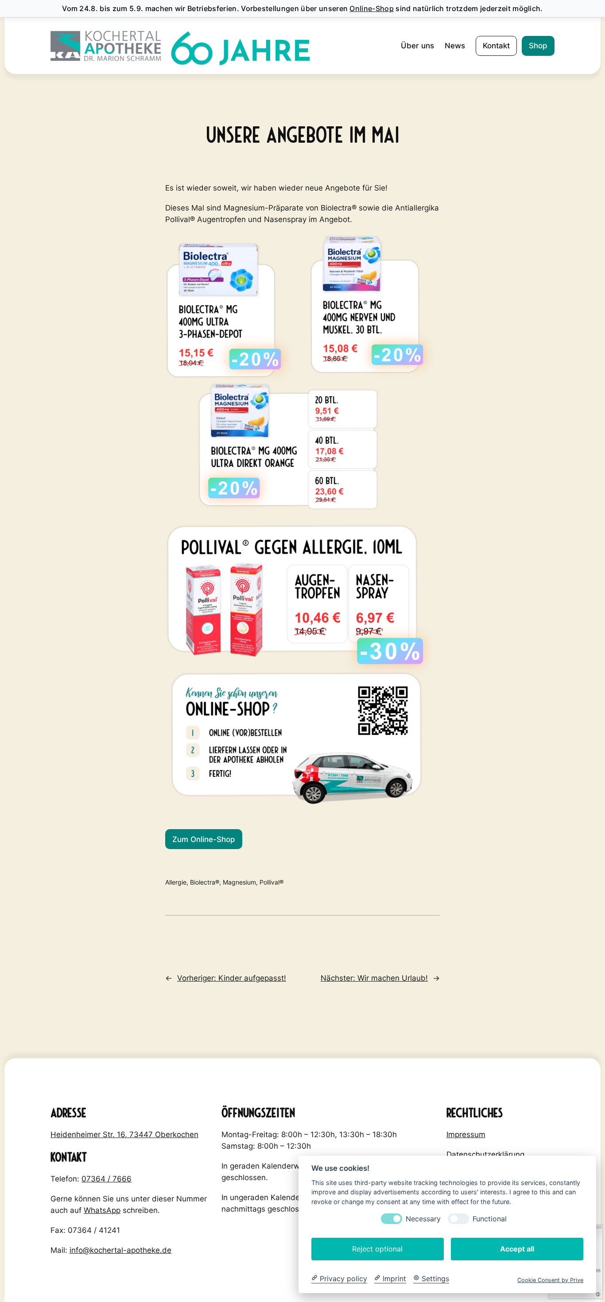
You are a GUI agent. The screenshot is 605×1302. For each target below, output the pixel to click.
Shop (538, 45)
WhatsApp (102, 1210)
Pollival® (271, 882)
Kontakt (496, 45)
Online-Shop (371, 8)
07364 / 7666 (106, 1178)
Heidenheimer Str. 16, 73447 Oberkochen (124, 1134)
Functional (490, 1218)
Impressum (465, 1134)
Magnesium (239, 882)
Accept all (517, 1248)
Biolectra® (204, 882)
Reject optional (377, 1248)
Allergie (175, 882)
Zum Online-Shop (203, 839)
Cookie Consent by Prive (550, 1279)
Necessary (423, 1218)
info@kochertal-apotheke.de (120, 1250)
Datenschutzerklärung (485, 1154)
